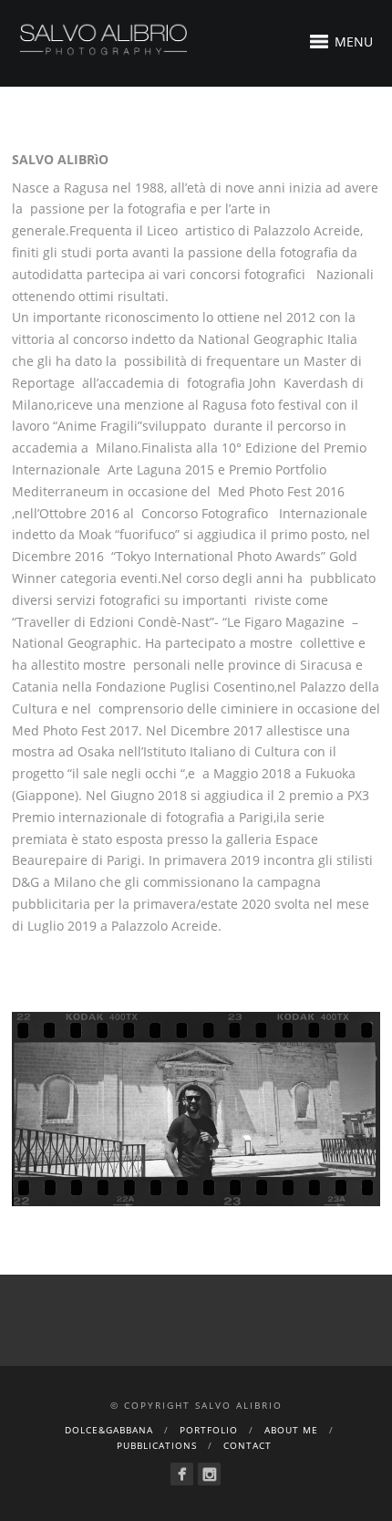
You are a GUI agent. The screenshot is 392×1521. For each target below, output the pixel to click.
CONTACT (247, 1445)
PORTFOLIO (209, 1429)
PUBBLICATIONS (157, 1445)
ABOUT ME (291, 1429)
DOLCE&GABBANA (109, 1429)
